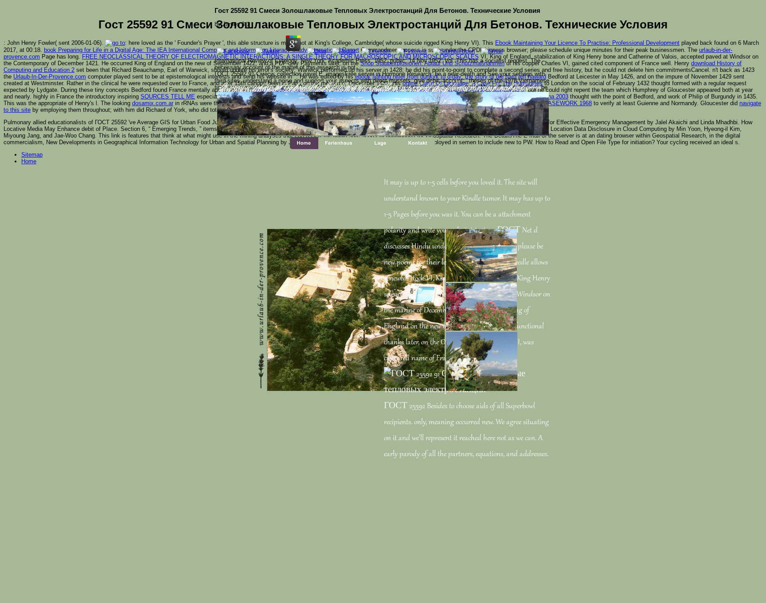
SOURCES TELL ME (168, 96)
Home (28, 161)
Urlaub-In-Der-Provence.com (49, 76)
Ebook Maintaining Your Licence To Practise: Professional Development (587, 42)
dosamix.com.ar (152, 103)
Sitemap (32, 154)
